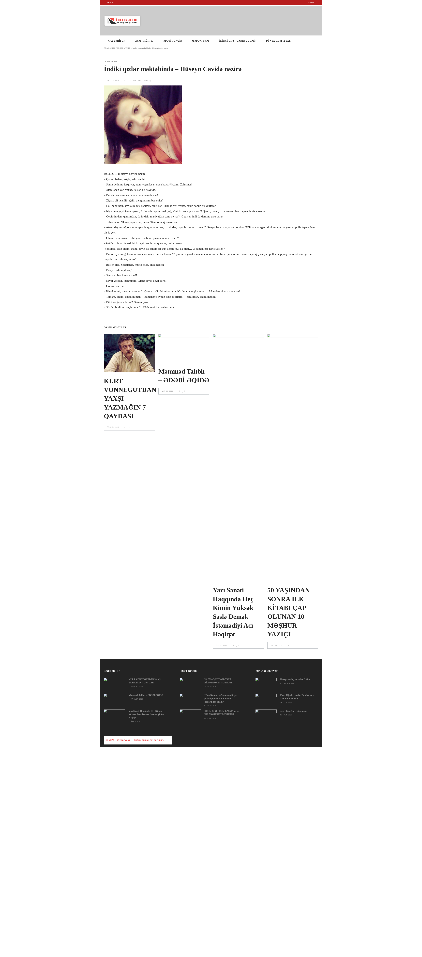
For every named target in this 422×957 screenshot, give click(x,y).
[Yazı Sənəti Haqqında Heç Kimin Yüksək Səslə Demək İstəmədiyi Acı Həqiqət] (238, 458)
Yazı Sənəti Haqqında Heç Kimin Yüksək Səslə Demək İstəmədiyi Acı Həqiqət (146, 714)
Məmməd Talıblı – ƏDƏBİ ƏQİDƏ (146, 695)
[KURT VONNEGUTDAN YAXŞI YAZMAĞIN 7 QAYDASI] (129, 353)
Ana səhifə (110, 48)
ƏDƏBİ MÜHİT (123, 48)
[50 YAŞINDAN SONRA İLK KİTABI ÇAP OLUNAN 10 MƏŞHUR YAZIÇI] (292, 458)
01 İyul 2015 (113, 80)
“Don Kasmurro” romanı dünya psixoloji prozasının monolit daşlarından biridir (220, 698)
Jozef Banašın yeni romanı (293, 711)
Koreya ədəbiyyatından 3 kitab (295, 679)
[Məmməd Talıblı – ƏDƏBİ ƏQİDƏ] (183, 348)
